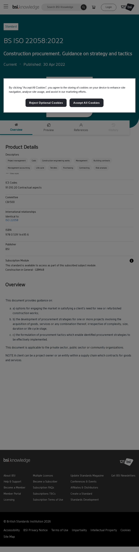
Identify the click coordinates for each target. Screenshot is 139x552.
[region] (69, 95)
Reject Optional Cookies (46, 102)
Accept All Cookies (86, 102)
